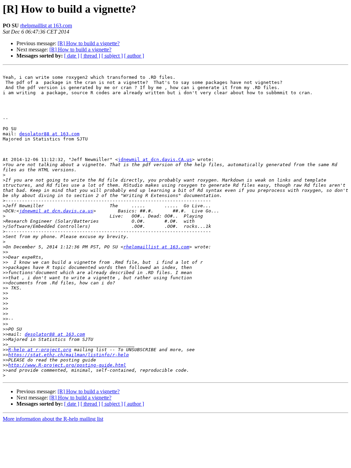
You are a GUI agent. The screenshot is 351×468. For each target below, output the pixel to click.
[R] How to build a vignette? (89, 43)
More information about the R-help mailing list (53, 419)
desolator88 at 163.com (49, 133)
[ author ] (134, 56)
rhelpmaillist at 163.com (46, 25)
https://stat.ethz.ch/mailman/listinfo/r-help (68, 354)
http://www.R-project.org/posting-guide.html (67, 365)
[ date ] (71, 56)
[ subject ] (112, 56)
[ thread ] (90, 56)
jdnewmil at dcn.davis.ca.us (56, 210)
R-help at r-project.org (39, 349)
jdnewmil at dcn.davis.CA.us (155, 159)
